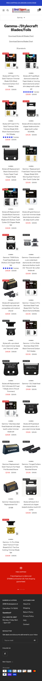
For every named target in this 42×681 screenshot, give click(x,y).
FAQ (24, 620)
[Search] (8, 10)
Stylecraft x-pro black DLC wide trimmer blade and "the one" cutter (11, 346)
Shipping (26, 608)
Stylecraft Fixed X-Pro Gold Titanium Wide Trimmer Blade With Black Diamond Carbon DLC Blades (10, 129)
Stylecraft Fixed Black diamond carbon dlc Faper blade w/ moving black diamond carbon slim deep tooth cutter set (31, 82)
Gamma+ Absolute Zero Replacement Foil (11, 503)
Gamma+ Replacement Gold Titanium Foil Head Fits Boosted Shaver (11, 466)
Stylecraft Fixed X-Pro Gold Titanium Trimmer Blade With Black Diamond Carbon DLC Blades (11, 81)
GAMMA (10, 73)
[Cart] (38, 10)
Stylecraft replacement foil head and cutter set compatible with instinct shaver (11, 307)
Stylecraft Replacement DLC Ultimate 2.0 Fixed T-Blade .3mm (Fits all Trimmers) (11, 387)
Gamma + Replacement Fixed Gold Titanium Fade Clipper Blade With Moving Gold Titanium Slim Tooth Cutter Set (31, 174)
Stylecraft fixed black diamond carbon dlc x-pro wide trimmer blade (31, 426)
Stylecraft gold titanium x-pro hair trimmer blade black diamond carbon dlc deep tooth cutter (31, 216)
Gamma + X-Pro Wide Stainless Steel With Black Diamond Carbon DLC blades (31, 347)
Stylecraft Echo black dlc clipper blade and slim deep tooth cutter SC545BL (31, 128)
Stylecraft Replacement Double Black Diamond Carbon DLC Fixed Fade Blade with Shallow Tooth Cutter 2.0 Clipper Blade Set (10, 218)
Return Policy (28, 612)
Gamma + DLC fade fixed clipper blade (31, 385)
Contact (26, 624)
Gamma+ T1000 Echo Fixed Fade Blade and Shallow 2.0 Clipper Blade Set (10, 261)
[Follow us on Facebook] (5, 653)
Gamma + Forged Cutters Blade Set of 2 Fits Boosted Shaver (31, 466)
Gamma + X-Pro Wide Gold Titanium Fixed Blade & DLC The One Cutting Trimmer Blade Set (10, 547)
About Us (26, 604)
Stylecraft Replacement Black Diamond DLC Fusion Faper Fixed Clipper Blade (11, 173)
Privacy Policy (28, 616)
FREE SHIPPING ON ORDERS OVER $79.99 (21, 3)
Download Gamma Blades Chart (21, 41)
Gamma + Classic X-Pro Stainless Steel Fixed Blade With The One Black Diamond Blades (31, 307)
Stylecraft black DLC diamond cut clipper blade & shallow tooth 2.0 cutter (31, 506)
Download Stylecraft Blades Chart (21, 36)
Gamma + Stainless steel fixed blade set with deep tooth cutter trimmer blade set (11, 428)
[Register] (34, 640)
